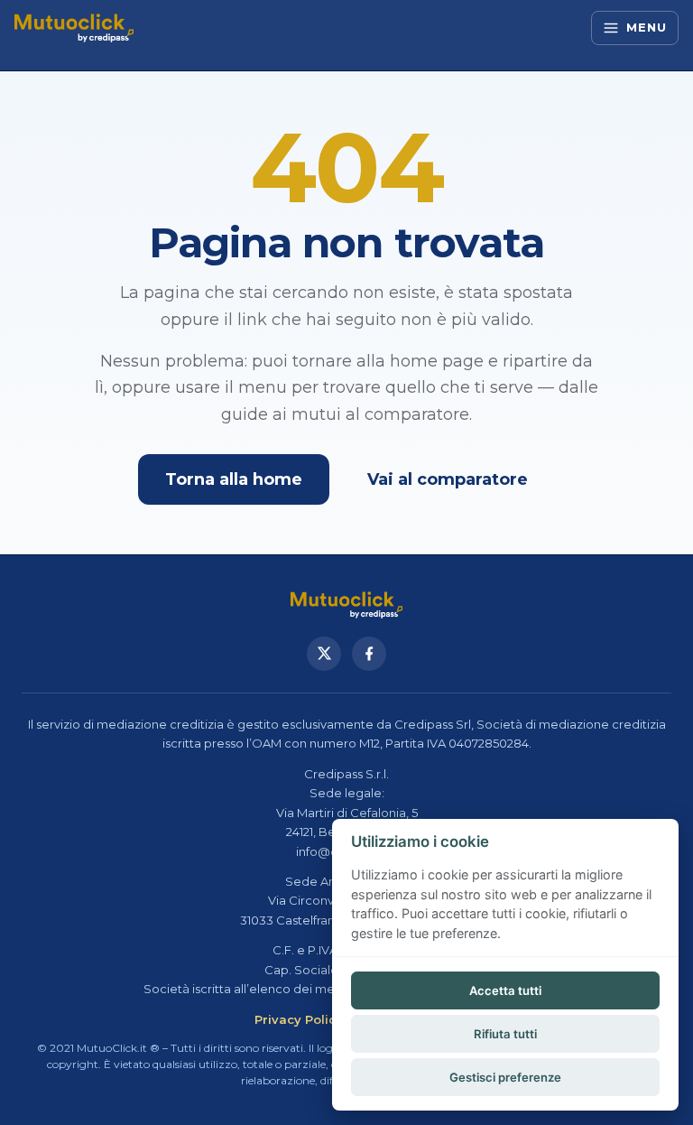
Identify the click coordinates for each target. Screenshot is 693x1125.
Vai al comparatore (447, 479)
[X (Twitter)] (324, 654)
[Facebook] (369, 654)
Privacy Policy (298, 1019)
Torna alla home (233, 479)
